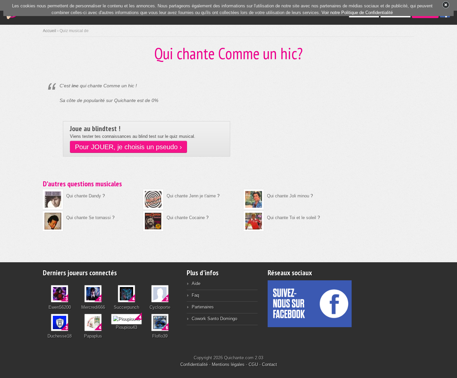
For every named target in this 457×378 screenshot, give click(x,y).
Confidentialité (194, 364)
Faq (195, 295)
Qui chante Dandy (83, 195)
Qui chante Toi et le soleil (291, 217)
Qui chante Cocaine (186, 217)
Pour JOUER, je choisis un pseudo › (128, 147)
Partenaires (203, 306)
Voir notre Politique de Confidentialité (357, 12)
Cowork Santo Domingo (214, 318)
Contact (269, 364)
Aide (196, 283)
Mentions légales (228, 364)
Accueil (49, 30)
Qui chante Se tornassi (88, 217)
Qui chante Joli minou (288, 195)
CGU (253, 364)
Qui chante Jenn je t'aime (191, 195)
